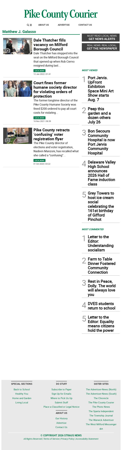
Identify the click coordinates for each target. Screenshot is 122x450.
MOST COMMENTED (93, 229)
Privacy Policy (67, 438)
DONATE (111, 3)
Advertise (64, 24)
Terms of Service (51, 438)
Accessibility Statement (87, 438)
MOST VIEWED (89, 70)
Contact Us (85, 24)
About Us (43, 24)
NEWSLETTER (94, 3)
